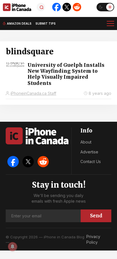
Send (96, 216)
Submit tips (45, 23)
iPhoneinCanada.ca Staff (33, 93)
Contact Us (90, 161)
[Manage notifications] (12, 246)
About (85, 142)
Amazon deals (19, 23)
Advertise (89, 151)
